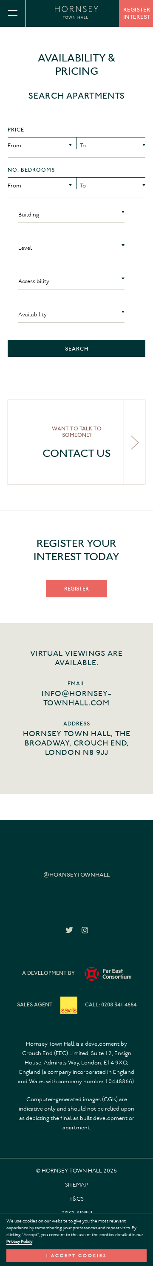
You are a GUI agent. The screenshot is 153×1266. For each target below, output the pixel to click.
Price (16, 129)
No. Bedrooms (31, 170)
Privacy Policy (19, 1241)
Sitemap (76, 1184)
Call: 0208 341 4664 (110, 1004)
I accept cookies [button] (76, 1255)
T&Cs (76, 1198)
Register (76, 588)
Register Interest (136, 13)
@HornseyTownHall (76, 874)
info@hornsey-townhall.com (77, 698)
